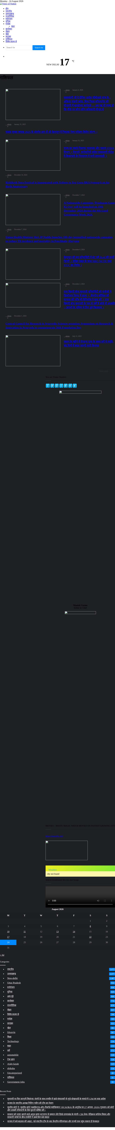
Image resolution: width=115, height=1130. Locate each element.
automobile (13, 1055)
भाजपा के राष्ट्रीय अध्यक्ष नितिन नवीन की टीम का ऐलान (30, 1103)
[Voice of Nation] (8, 4)
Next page (103, 371)
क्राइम (8, 36)
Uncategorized (14, 1073)
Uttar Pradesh (14, 982)
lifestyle (11, 1032)
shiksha (11, 1068)
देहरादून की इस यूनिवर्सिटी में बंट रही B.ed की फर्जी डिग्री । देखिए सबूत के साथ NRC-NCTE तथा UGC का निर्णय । (89, 261)
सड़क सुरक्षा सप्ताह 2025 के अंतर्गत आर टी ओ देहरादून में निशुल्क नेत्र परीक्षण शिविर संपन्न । (52, 131)
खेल (7, 34)
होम (7, 8)
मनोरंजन (9, 18)
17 (8, 937)
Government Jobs (16, 1082)
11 (25, 931)
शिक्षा (9, 1036)
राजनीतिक (10, 16)
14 (74, 931)
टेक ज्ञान (11, 1059)
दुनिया (8, 21)
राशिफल (9, 39)
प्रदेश (8, 24)
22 (90, 937)
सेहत (8, 31)
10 (8, 931)
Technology (13, 1041)
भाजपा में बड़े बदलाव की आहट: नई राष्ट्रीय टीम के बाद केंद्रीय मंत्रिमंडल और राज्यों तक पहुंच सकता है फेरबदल (53, 1121)
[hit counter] (61, 387)
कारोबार (9, 29)
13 (57, 931)
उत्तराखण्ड (10, 13)
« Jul (2, 955)
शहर (13, 26)
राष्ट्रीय (9, 11)
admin (67, 90)
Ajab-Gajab (13, 1064)
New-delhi (12, 978)
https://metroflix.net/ (54, 836)
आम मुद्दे (10, 996)
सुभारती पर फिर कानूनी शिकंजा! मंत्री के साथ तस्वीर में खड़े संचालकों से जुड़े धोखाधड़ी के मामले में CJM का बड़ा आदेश (56, 1098)
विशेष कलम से (11, 41)
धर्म (8, 1050)
